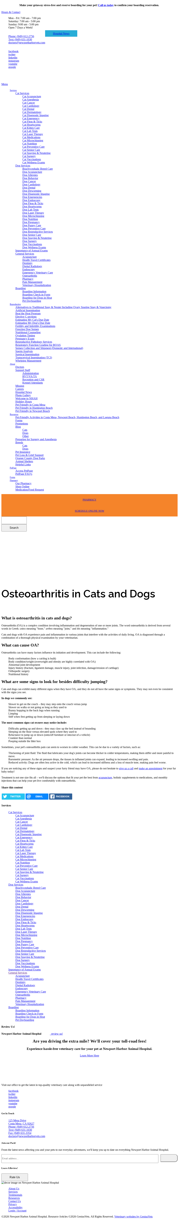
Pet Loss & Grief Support (29, 455)
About (12, 364)
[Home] (18, 81)
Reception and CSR (33, 379)
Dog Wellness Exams (34, 247)
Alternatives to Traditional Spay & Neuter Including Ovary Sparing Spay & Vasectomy (63, 307)
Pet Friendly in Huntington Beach (34, 407)
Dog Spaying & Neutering (37, 237)
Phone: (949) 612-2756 (21, 36)
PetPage (13, 468)
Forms (18, 420)
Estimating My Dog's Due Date (32, 322)
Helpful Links (23, 464)
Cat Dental (28, 108)
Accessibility (15, 1207)
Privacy (12, 1204)
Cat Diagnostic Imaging (35, 115)
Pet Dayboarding (31, 300)
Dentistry (27, 263)
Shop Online (22, 486)
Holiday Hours (23, 401)
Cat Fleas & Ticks (32, 121)
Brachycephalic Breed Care (37, 168)
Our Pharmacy (23, 483)
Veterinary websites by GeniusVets (133, 1216)
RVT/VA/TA (29, 376)
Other (25, 436)
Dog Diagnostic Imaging (36, 193)
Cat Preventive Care (33, 146)
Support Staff (22, 370)
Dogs (25, 433)
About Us (13, 1188)
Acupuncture (29, 256)
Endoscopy (28, 269)
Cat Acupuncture (31, 96)
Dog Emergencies (32, 197)
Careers (19, 388)
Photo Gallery (23, 395)
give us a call (126, 768)
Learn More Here (89, 1055)
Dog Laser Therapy (33, 212)
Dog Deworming (31, 190)
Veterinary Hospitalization (36, 285)
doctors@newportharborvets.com (26, 42)
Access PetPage (24, 470)
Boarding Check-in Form (36, 294)
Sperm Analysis (24, 351)
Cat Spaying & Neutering (36, 153)
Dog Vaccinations (32, 244)
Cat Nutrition (29, 143)
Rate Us (15, 1177)
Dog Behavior (30, 178)
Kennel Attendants (32, 382)
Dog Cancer (29, 181)
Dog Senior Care (31, 234)
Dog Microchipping (33, 215)
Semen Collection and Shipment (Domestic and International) (49, 348)
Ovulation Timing (25, 335)
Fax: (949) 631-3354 (19, 1133)
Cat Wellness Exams (33, 162)
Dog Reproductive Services (37, 231)
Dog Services (22, 165)
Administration (30, 373)
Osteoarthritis (29, 275)
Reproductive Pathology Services (33, 341)
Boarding (20, 288)
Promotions (21, 423)
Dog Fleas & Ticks (32, 203)
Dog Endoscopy (31, 200)
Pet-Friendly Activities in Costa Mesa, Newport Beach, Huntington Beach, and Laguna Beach (67, 417)
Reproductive (15, 304)
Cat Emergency (31, 118)
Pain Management (32, 282)
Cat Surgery (29, 156)
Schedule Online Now (89, 511)
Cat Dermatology (31, 112)
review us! (57, 1033)
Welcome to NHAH (26, 398)
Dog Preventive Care (34, 228)
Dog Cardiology (31, 184)
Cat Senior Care (31, 149)
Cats (24, 429)
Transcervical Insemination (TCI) (33, 357)
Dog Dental (28, 187)
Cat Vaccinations (31, 159)
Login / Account (17, 1210)
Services (13, 90)
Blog (18, 426)
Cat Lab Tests (30, 131)
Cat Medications (31, 137)
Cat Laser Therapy (32, 134)
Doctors (19, 366)
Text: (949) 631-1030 (20, 39)
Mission (19, 385)
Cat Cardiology (30, 105)
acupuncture (105, 777)
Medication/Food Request (29, 489)
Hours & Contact (10, 12)
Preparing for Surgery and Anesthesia (36, 439)
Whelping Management (28, 360)
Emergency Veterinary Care (37, 272)
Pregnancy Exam (24, 338)
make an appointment (150, 768)
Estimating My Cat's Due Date (32, 319)
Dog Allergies (30, 175)
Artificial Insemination (27, 310)
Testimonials (15, 1194)
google (12, 67)
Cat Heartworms (31, 124)
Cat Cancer (28, 102)
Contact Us (14, 1201)
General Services (24, 253)
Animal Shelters (24, 461)
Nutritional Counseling (28, 332)
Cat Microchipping (32, 140)
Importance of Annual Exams (31, 250)
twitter (11, 54)
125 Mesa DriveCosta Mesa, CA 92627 (21, 1122)
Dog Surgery (29, 241)
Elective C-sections (26, 316)
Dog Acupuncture (32, 171)
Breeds (19, 442)
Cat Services (22, 93)
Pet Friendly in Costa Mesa (30, 404)
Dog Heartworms (32, 206)
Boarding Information (34, 291)
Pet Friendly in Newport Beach (32, 411)
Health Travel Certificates (36, 259)
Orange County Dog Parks (30, 458)
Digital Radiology (32, 266)
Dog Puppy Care (31, 225)
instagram (13, 60)
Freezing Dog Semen (27, 329)
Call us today (106, 5)
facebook (13, 51)
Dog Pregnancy (31, 222)
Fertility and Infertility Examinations (35, 326)
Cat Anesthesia (30, 99)
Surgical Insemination (27, 354)
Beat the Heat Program (28, 313)
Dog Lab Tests (30, 209)
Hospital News (61, 33)
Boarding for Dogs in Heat (37, 297)
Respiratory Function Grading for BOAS (38, 344)
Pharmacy (27, 278)
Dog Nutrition (30, 219)
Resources (14, 414)
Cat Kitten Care (31, 127)
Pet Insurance (22, 451)
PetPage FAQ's (23, 473)
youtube (12, 63)
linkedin (12, 57)
